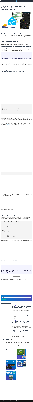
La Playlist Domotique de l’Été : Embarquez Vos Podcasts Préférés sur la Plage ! (21, 307)
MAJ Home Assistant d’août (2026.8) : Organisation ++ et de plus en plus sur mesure (20, 332)
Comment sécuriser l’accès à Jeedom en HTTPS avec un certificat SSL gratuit (15, 57)
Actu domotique (7, 3)
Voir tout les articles (29, 339)
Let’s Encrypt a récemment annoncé (12, 31)
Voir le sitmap (26, 400)
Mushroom (8, 124)
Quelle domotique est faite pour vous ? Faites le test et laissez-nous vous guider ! (21, 314)
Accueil (1, 3)
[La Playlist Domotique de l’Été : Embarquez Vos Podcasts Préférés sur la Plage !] (6, 308)
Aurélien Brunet (22, 400)
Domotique (4, 3)
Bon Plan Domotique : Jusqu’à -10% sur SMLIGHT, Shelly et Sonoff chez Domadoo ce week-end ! (22, 322)
